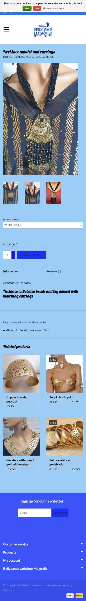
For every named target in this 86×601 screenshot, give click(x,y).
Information (11, 271)
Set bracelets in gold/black (59, 462)
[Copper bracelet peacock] (21, 373)
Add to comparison (32, 330)
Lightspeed (9, 590)
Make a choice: (12, 219)
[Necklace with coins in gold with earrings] (21, 436)
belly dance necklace (14, 322)
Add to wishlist (11, 330)
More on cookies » (53, 8)
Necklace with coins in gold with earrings (20, 462)
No (37, 8)
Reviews (53, 271)
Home (7, 56)
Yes (27, 8)
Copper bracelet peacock (17, 399)
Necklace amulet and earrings (33, 56)
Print (46, 330)
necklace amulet (37, 322)
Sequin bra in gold (60, 397)
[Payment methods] (69, 595)
